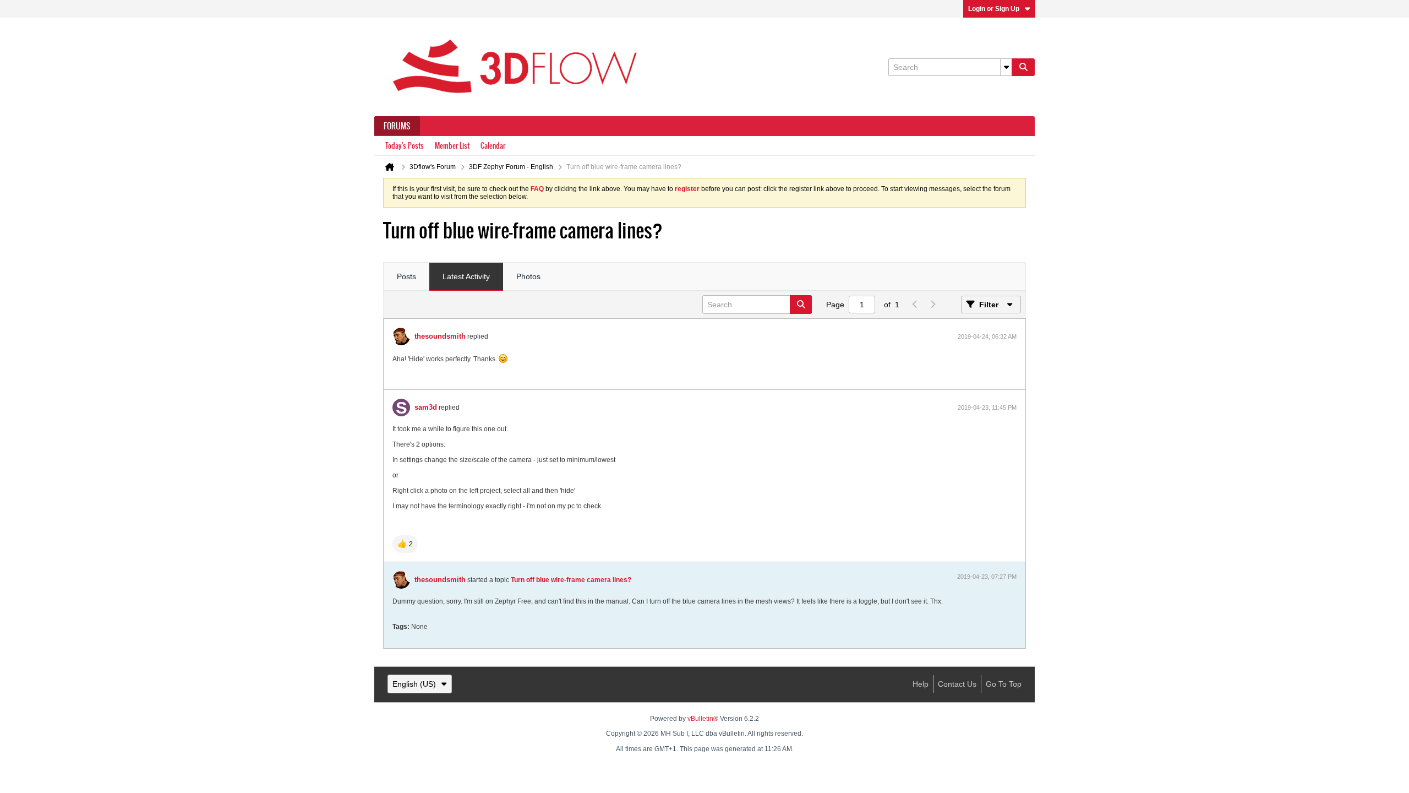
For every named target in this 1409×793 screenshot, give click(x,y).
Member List (452, 145)
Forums (397, 126)
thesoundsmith (440, 336)
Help (921, 684)
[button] (405, 544)
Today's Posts (404, 145)
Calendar (492, 145)
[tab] (406, 277)
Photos (528, 276)
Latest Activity (466, 276)
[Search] (1023, 67)
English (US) (414, 684)
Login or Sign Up (993, 9)
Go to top (1004, 684)
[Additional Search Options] (1006, 67)
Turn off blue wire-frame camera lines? (571, 580)
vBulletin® (702, 719)
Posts (406, 276)
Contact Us (957, 684)
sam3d (425, 407)
